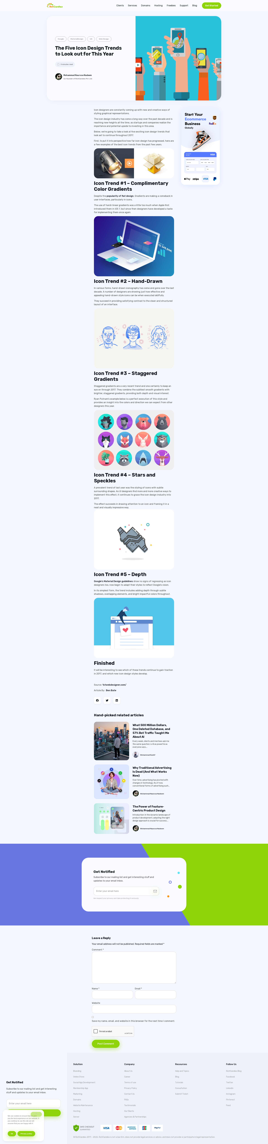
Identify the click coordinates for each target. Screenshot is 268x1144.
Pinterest (230, 1100)
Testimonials (130, 1105)
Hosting (158, 5)
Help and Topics (182, 1071)
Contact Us (129, 1094)
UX (91, 39)
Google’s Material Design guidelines (113, 581)
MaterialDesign (76, 39)
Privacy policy (26, 1134)
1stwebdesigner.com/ (114, 684)
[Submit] (155, 891)
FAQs (126, 1100)
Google (61, 39)
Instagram (230, 1094)
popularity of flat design (120, 196)
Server (76, 1117)
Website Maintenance (83, 1105)
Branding (77, 1071)
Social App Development (84, 1082)
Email (138, 988)
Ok (12, 1134)
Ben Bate (111, 690)
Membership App (80, 1088)
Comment (98, 949)
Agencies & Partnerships (135, 1117)
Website (96, 1003)
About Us (128, 1071)
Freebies (171, 5)
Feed (228, 1105)
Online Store (78, 1077)
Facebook (230, 1077)
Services (132, 5)
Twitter (229, 1082)
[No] (36, 1114)
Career (127, 1077)
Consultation (181, 1088)
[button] (97, 700)
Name (95, 988)
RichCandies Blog (233, 1071)
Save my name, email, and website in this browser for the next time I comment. (133, 1021)
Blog (194, 5)
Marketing (77, 1094)
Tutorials (179, 1082)
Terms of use (130, 1082)
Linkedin (229, 1088)
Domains (145, 5)
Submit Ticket (181, 1094)
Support (184, 5)
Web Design (104, 39)
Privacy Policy (130, 1088)
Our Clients (129, 1111)
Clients (120, 5)
